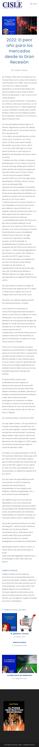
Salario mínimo (19, 642)
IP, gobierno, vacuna (19, 634)
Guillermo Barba (20, 70)
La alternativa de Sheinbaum (19, 675)
